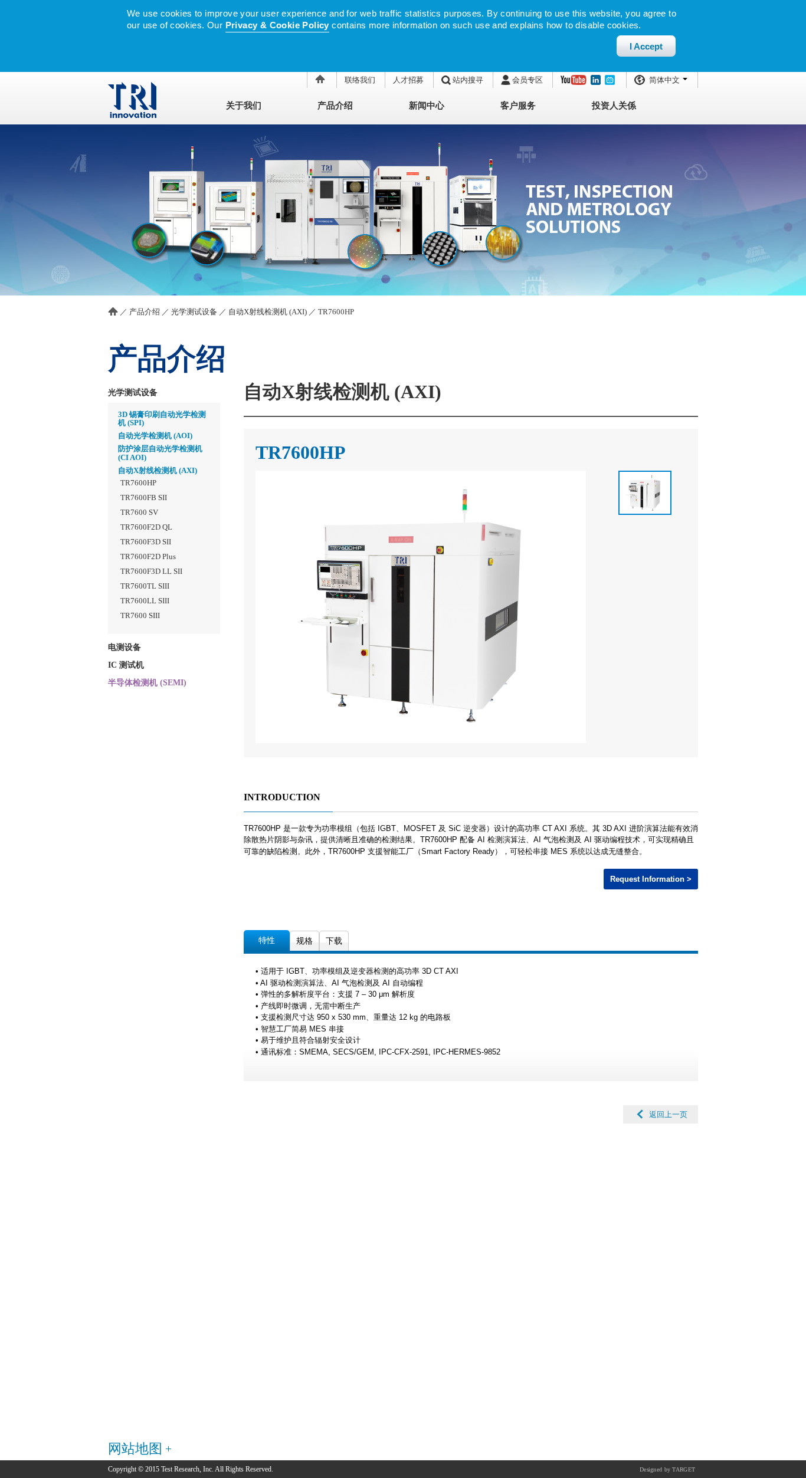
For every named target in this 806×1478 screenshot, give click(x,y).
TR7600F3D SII (145, 541)
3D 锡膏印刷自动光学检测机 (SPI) (162, 418)
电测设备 (124, 647)
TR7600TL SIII (144, 586)
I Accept (646, 46)
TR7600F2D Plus (148, 556)
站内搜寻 (468, 79)
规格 (304, 940)
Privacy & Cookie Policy (277, 25)
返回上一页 (668, 1114)
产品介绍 (335, 105)
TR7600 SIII (140, 615)
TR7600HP (336, 311)
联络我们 (360, 79)
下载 (334, 940)
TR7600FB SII (143, 497)
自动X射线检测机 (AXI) (267, 311)
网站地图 (135, 1448)
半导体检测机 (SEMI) (147, 682)
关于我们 (243, 105)
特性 (266, 940)
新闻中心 (426, 105)
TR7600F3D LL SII (151, 571)
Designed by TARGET (668, 1469)
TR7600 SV (139, 512)
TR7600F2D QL (146, 527)
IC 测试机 (126, 665)
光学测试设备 (194, 311)
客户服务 (518, 105)
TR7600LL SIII (144, 600)
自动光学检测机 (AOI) (155, 435)
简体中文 (664, 79)
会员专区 (527, 79)
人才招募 (408, 79)
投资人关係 (614, 105)
